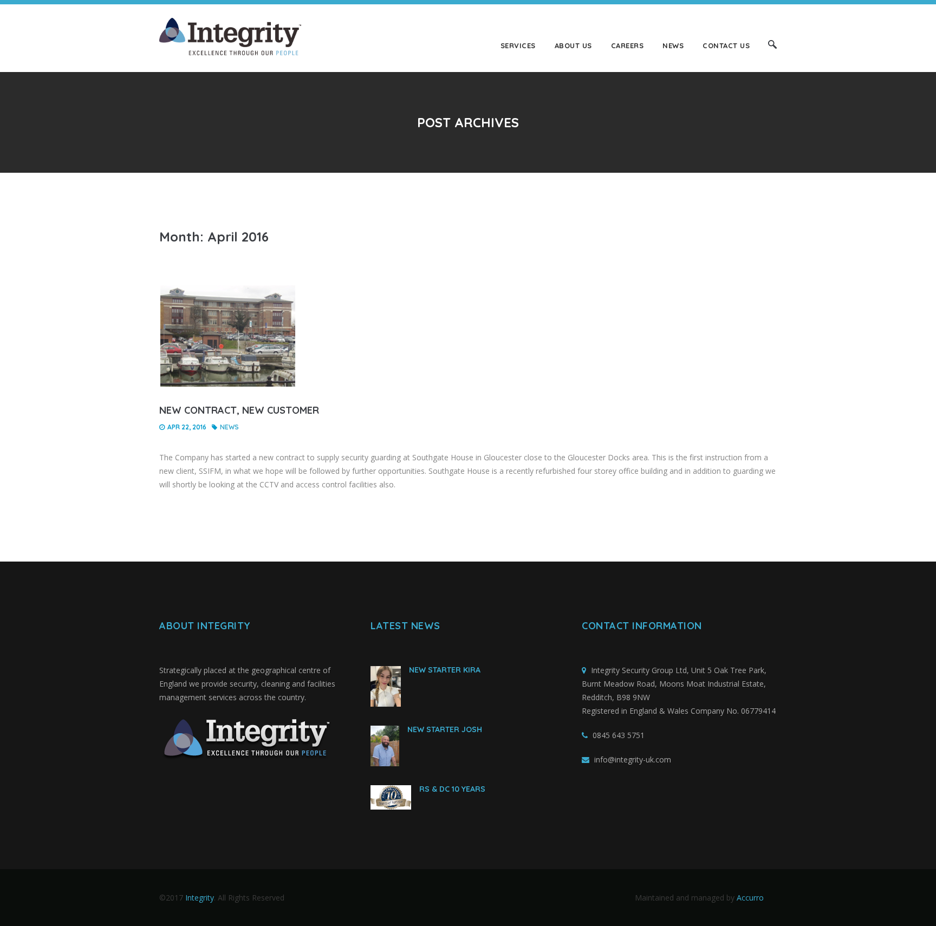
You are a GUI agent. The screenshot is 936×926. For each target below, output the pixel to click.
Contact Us (726, 45)
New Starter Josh (444, 729)
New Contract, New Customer (239, 410)
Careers (627, 45)
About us (573, 45)
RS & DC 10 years (452, 789)
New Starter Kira (444, 670)
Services (518, 45)
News (673, 45)
